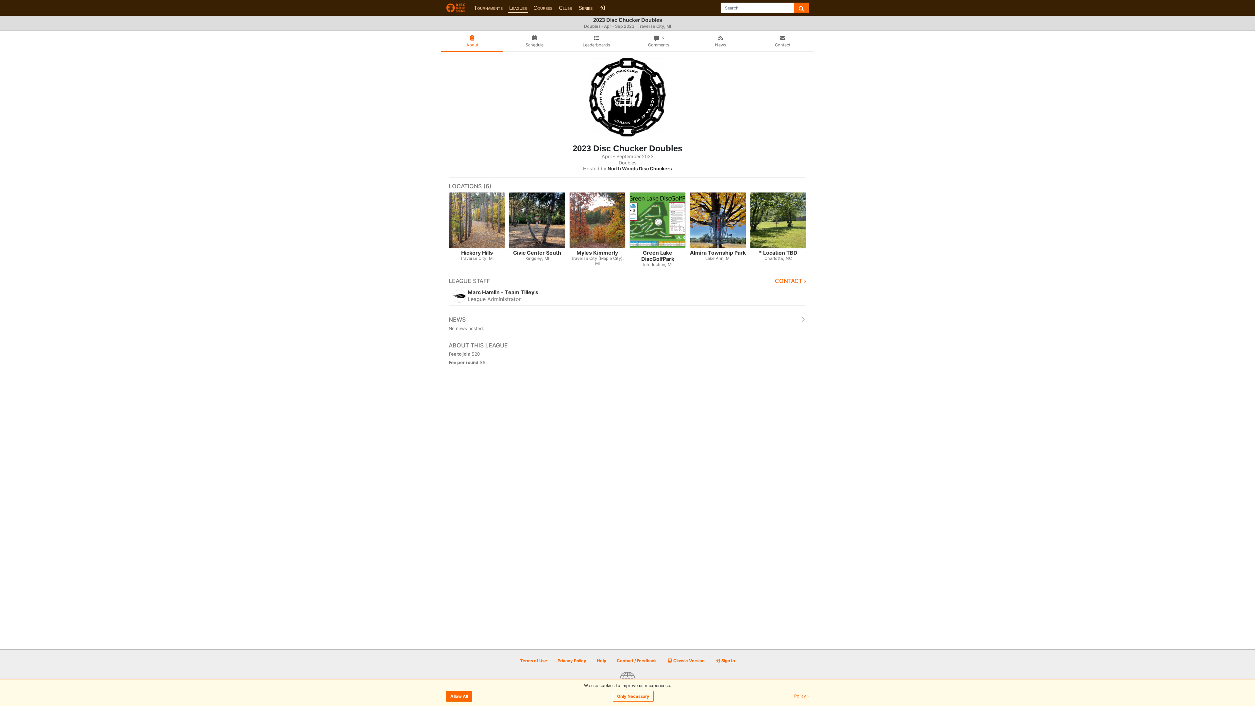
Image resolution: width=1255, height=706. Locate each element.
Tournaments (488, 8)
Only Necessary (633, 696)
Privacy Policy (572, 660)
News (457, 319)
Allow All (459, 696)
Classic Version (688, 660)
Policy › (801, 696)
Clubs (565, 8)
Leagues (518, 8)
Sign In (727, 660)
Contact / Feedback (637, 660)
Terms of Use (533, 660)
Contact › (790, 280)
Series (585, 8)
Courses (542, 8)
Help (601, 660)
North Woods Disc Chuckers (640, 168)
